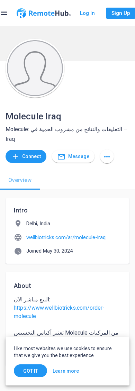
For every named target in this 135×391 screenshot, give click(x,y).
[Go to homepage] (44, 13)
